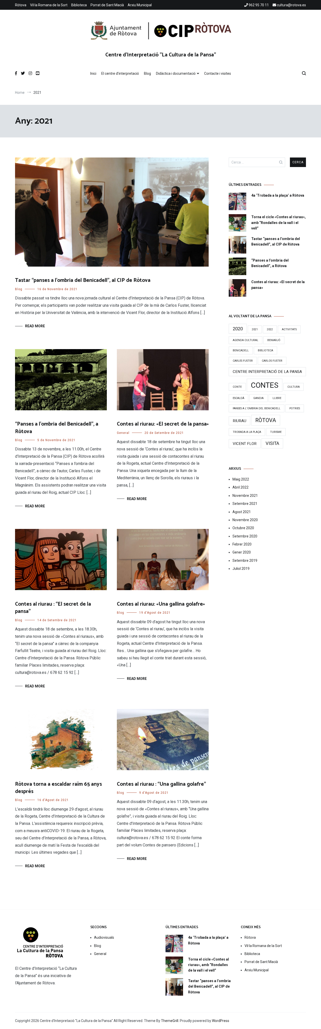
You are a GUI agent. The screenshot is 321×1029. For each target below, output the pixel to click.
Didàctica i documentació (176, 73)
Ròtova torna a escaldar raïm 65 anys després (58, 788)
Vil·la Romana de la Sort (48, 5)
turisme (276, 432)
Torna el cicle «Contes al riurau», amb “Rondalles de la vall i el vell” (278, 222)
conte (237, 386)
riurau (239, 421)
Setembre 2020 (244, 536)
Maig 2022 (240, 479)
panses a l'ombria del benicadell (256, 408)
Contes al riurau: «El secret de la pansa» (163, 424)
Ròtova (20, 5)
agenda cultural (245, 340)
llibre (277, 398)
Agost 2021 (241, 512)
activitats (289, 329)
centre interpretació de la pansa (267, 371)
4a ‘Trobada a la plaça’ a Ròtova (277, 195)
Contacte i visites (217, 73)
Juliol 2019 (241, 569)
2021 (255, 329)
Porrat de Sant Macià (107, 5)
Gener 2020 (241, 552)
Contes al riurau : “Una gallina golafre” (161, 784)
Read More (35, 326)
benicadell (241, 350)
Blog (147, 73)
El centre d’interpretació (120, 73)
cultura (293, 386)
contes (264, 385)
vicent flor (245, 443)
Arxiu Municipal (140, 5)
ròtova (265, 420)
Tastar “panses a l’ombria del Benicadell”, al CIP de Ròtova (82, 280)
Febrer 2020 (242, 544)
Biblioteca (79, 5)
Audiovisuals (104, 937)
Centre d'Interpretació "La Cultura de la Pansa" (160, 55)
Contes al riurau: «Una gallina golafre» (161, 604)
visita (272, 443)
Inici (93, 73)
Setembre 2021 (244, 504)
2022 (270, 329)
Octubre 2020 (243, 528)
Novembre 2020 (245, 520)
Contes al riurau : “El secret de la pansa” (53, 608)
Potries (294, 408)
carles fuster (243, 360)
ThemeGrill (169, 1021)
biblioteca (265, 350)
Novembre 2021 (245, 496)
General (123, 433)
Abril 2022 (240, 487)
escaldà (238, 398)
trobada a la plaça (247, 432)
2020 (238, 329)
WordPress (220, 1021)
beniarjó (273, 340)
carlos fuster (272, 360)
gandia (258, 398)
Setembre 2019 (244, 561)
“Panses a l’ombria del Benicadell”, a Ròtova (56, 428)
